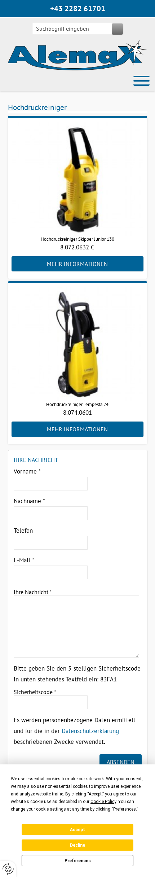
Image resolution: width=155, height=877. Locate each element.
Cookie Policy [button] (103, 801)
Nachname (29, 501)
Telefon (23, 531)
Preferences (78, 860)
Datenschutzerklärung (90, 731)
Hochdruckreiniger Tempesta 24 (77, 404)
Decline (77, 845)
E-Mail (24, 560)
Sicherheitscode (35, 691)
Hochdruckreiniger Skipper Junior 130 (77, 239)
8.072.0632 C (77, 247)
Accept (77, 829)
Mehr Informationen (77, 263)
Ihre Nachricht (33, 591)
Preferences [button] (124, 809)
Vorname (27, 471)
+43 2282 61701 (77, 8)
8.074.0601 (77, 412)
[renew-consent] (8, 869)
